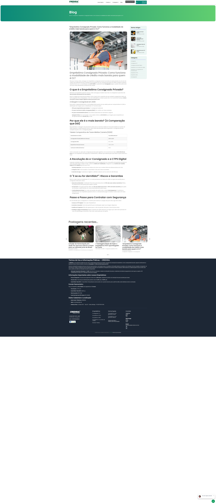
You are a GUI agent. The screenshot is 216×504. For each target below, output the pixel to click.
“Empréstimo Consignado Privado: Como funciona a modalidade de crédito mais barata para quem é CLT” (79, 246)
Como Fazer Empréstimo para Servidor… (140, 38)
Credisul (110, 332)
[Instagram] (126, 328)
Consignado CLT (77, 251)
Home (70, 15)
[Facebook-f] (126, 326)
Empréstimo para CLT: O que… (141, 51)
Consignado (75, 15)
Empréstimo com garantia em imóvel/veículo (110, 250)
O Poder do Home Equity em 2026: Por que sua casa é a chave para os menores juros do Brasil (134, 245)
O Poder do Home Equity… (140, 32)
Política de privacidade (116, 332)
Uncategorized (83, 251)
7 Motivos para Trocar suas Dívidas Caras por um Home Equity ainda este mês (105, 245)
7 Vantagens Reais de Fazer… (141, 45)
